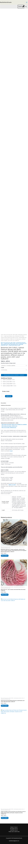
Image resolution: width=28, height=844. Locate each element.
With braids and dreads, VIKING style (9, 425)
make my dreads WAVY (9, 383)
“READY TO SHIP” (12, 484)
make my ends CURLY (9, 381)
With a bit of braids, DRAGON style (9, 427)
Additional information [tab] (6, 405)
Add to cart (8, 396)
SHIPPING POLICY (14, 830)
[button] (26, 6)
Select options (5, 555)
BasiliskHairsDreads (6, 2)
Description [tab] (3, 403)
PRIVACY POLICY (14, 827)
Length (2, 367)
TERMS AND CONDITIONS (14, 831)
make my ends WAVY (8, 379)
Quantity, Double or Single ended (8, 363)
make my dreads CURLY (9, 385)
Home (2, 334)
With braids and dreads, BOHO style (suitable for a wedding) (14, 424)
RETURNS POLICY (14, 828)
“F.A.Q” (11, 450)
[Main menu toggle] (26, 2)
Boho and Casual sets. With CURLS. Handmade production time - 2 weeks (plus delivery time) (13, 343)
